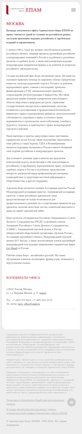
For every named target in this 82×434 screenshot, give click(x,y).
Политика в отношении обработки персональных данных (35, 402)
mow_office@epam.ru (29, 303)
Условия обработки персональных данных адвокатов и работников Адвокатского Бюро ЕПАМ (36, 411)
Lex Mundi (11, 248)
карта (43, 292)
